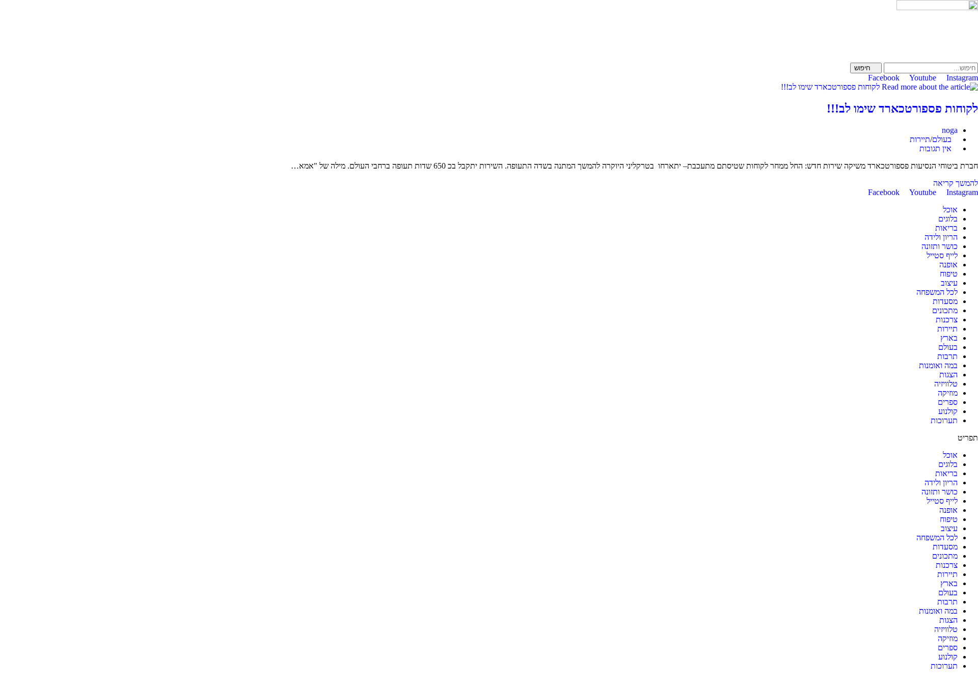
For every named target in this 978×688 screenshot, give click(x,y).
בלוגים (948, 218)
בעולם (942, 139)
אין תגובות (935, 148)
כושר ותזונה (939, 246)
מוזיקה (948, 393)
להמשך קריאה (952, 183)
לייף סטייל (942, 255)
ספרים (948, 402)
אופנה (948, 264)
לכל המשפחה (937, 292)
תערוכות (944, 420)
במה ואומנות (938, 365)
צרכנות (947, 319)
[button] (489, 438)
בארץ (949, 338)
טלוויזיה (946, 383)
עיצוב (949, 283)
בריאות (946, 228)
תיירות (920, 139)
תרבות (947, 356)
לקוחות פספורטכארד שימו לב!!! (902, 108)
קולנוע (948, 411)
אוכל (950, 209)
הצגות (948, 374)
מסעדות (945, 301)
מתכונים (945, 310)
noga (950, 130)
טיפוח (949, 273)
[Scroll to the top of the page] (975, 683)
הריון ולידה (941, 237)
